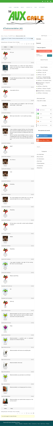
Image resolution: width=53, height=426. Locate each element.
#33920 (32, 286)
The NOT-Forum (11, 36)
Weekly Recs (39, 167)
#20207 (32, 206)
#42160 (32, 347)
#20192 (32, 112)
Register (38, 54)
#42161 (32, 359)
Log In (49, 55)
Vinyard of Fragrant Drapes (43, 83)
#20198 (32, 156)
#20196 (32, 143)
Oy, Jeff (44, 72)
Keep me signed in (41, 47)
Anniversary (45, 70)
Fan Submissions (40, 158)
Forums (5, 36)
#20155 (32, 62)
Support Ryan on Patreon (45, 140)
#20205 (32, 194)
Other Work (39, 161)
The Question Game (47, 80)
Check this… (45, 86)
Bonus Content (40, 156)
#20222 (32, 245)
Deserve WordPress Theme (14, 422)
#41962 (32, 322)
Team (35, 7)
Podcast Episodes (40, 163)
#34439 (32, 298)
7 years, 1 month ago (26, 38)
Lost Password (39, 55)
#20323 (32, 259)
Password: (38, 43)
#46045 (32, 396)
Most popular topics (41, 98)
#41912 (32, 310)
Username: (38, 39)
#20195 (32, 126)
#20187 (32, 87)
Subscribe (16, 7)
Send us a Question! (44, 135)
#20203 (32, 181)
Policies (47, 423)
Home (10, 7)
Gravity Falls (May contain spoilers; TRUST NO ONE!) (43, 77)
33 (31, 43)
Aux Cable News (40, 154)
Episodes (21, 423)
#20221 (32, 233)
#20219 (32, 220)
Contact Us (29, 7)
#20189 (32, 100)
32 (28, 43)
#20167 (32, 74)
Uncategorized (40, 165)
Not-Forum (43, 423)
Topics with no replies (41, 100)
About (22, 7)
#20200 (32, 168)
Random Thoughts (46, 88)
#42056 (32, 335)
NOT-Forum (42, 7)
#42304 (32, 371)
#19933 (32, 49)
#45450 (32, 384)
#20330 (32, 272)
